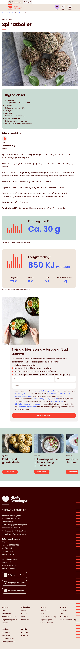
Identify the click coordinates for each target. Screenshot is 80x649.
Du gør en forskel (8, 638)
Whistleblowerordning (48, 617)
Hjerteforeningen (15, 2)
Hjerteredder (6, 613)
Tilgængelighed (46, 620)
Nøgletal (5, 623)
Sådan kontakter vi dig (68, 620)
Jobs (42, 613)
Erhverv (4, 610)
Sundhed (12, 13)
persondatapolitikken (27, 406)
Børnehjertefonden (9, 617)
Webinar (24, 617)
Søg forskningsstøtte (9, 620)
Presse (62, 613)
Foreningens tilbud (8, 642)
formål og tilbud (21, 393)
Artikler (23, 610)
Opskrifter (19, 13)
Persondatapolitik (47, 623)
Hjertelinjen (64, 617)
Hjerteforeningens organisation (45, 399)
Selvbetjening (7, 635)
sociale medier (57, 401)
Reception (63, 610)
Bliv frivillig (25, 632)
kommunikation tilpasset (44, 391)
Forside (4, 13)
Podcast (24, 613)
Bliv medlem (6, 632)
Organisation (45, 610)
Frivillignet (24, 635)
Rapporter (25, 620)
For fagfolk (27, 2)
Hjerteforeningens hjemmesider (28, 404)
